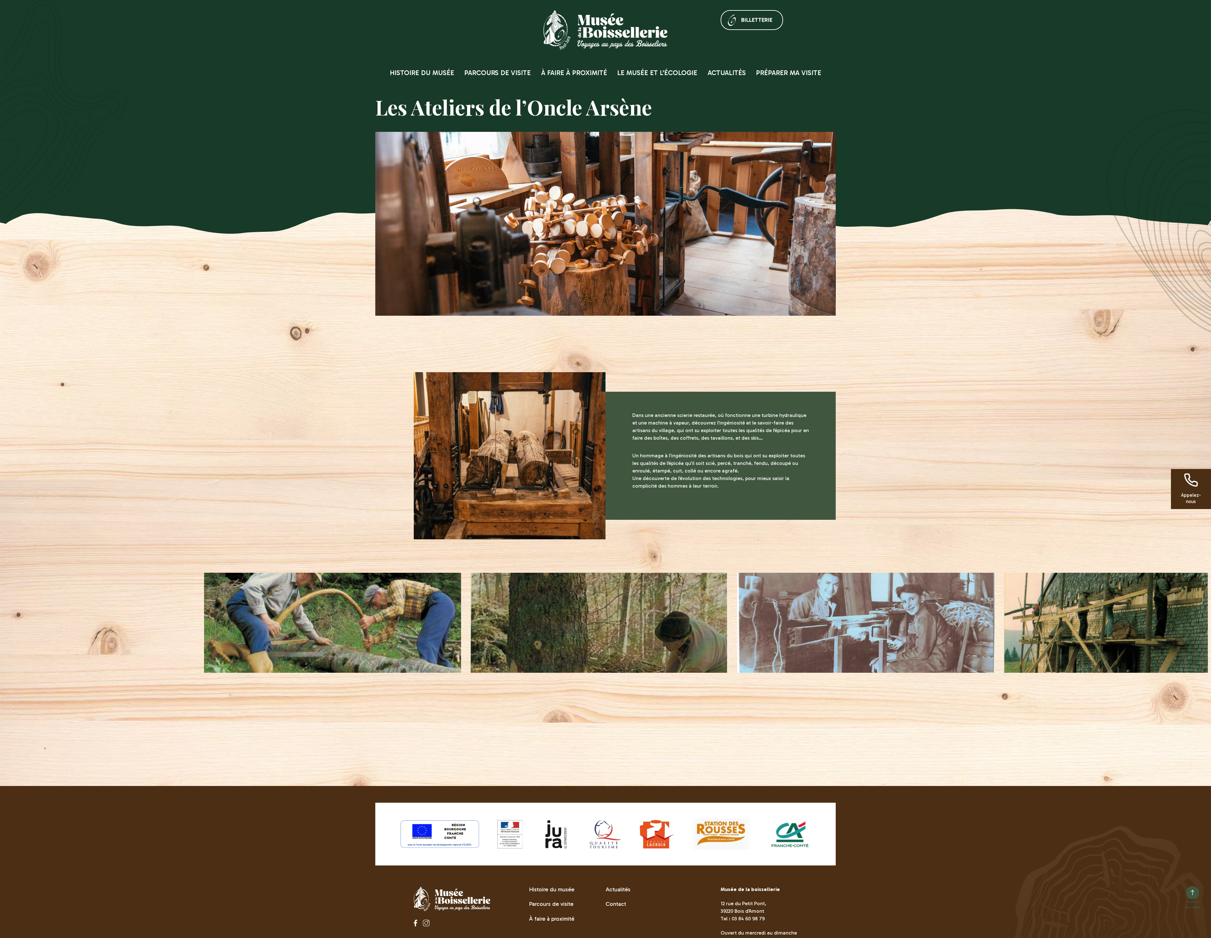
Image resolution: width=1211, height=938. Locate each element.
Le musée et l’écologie (657, 73)
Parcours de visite (497, 73)
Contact (616, 903)
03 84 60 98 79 (748, 919)
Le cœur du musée (645, 83)
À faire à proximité (574, 73)
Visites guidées (528, 83)
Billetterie (756, 19)
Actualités (727, 73)
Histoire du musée (422, 73)
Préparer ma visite (788, 73)
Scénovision (482, 83)
